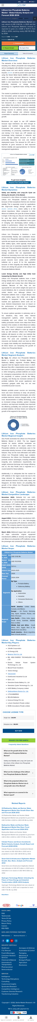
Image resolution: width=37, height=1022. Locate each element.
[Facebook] (3, 940)
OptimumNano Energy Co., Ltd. (18, 691)
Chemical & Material (9, 960)
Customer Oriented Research (12, 991)
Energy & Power (24, 960)
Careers (4, 926)
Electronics (23, 965)
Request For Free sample (18, 740)
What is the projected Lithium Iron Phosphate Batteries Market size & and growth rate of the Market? (16, 783)
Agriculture (23, 962)
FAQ (3, 913)
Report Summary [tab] (9, 53)
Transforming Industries (10, 994)
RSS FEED (5, 928)
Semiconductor (7, 969)
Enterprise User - (11, 724)
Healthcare (5, 948)
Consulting (5, 981)
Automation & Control (27, 951)
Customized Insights (9, 984)
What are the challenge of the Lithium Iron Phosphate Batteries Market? (17, 773)
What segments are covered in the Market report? (16, 793)
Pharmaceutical (7, 967)
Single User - (10, 718)
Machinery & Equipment (23, 957)
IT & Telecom (6, 951)
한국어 (26, 18)
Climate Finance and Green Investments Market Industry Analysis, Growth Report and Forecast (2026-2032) (18, 844)
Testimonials (6, 916)
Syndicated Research (9, 986)
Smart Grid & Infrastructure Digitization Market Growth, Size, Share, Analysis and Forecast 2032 (18, 861)
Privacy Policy (6, 921)
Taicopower (12, 674)
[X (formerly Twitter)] (7, 940)
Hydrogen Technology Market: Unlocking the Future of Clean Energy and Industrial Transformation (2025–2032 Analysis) (18, 880)
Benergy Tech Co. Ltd (15, 654)
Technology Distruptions (10, 979)
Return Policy (6, 923)
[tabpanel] (18, 429)
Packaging (22, 953)
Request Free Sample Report (18, 182)
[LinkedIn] (16, 940)
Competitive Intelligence (10, 989)
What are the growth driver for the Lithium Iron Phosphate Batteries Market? (15, 753)
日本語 (21, 18)
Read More (5, 894)
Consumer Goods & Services (8, 957)
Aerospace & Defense (27, 948)
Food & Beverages (8, 953)
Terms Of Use (6, 918)
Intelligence (6, 976)
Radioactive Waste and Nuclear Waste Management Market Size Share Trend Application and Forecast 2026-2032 (15, 827)
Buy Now (18, 731)
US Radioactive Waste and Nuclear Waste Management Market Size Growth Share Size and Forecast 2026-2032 (18, 810)
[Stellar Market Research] (20, 5)
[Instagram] (11, 940)
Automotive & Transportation (7, 963)
